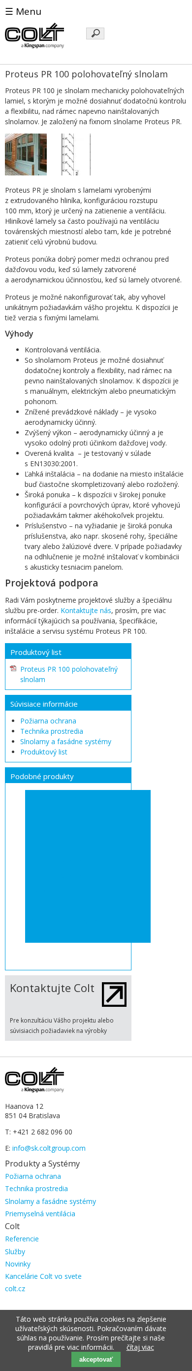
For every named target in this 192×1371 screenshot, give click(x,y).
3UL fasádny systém (65, 875)
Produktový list (43, 751)
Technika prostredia (51, 731)
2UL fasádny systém (65, 859)
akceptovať (96, 1359)
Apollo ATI (47, 829)
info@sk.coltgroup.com (49, 1148)
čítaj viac (140, 1347)
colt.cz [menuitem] (15, 1288)
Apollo (40, 814)
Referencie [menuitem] (22, 1238)
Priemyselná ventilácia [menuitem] (40, 1213)
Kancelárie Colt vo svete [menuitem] (43, 1276)
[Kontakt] (114, 1004)
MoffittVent (49, 905)
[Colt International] (34, 45)
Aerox (40, 798)
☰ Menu (23, 11)
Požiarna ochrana (48, 720)
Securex (43, 936)
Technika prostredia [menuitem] (36, 1188)
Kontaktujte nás (86, 610)
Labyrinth (46, 890)
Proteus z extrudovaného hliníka (84, 920)
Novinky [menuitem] (18, 1263)
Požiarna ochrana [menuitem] (33, 1176)
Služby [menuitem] (15, 1251)
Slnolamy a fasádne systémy (65, 741)
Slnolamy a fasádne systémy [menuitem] (50, 1201)
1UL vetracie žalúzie (64, 844)
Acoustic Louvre (77, 798)
